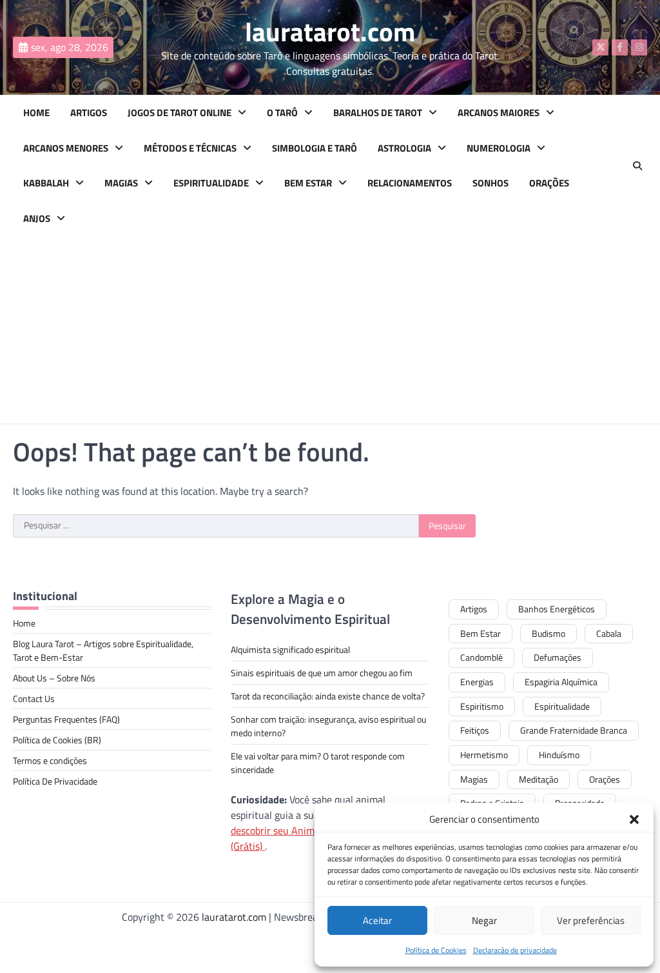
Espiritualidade (211, 183)
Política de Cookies (436, 950)
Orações (549, 183)
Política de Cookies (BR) (57, 740)
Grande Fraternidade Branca (573, 730)
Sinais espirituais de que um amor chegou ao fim (321, 672)
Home (36, 113)
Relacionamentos (409, 183)
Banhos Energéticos (556, 609)
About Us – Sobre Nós (54, 678)
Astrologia (404, 148)
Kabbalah (46, 183)
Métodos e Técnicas (190, 148)
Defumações (557, 657)
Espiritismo (481, 706)
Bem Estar (308, 183)
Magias (121, 183)
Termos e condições (50, 760)
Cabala (608, 633)
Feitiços (474, 730)
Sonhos (490, 183)
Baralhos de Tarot (377, 113)
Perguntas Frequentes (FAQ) (66, 719)
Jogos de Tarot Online (179, 113)
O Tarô (282, 113)
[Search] (637, 166)
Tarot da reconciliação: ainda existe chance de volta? (328, 696)
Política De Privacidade (55, 781)
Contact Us (34, 698)
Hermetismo (484, 754)
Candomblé (481, 657)
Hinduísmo (559, 754)
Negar (484, 920)
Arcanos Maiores (498, 113)
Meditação (538, 779)
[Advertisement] (330, 333)
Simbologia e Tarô (314, 148)
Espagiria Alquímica (561, 681)
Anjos (36, 219)
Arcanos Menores (65, 148)
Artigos (88, 113)
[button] (634, 819)
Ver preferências (591, 920)
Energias (477, 681)
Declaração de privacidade (515, 950)
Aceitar (377, 920)
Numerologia (498, 148)
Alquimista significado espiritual (290, 649)
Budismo (548, 633)
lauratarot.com (330, 32)
